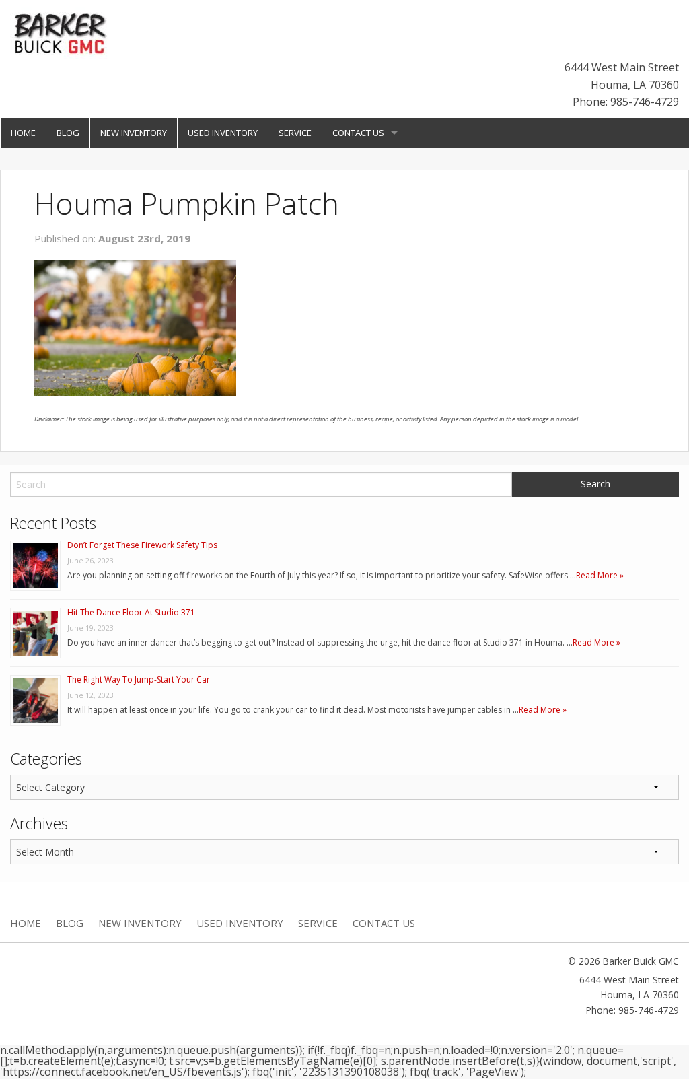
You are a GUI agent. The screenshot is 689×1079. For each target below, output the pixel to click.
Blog (68, 133)
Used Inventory (223, 133)
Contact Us (358, 133)
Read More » (600, 575)
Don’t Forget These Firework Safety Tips (142, 545)
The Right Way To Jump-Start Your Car (138, 679)
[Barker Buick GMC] (60, 31)
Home (23, 133)
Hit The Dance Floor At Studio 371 (131, 612)
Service (295, 133)
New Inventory (133, 133)
